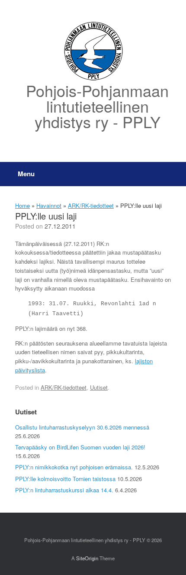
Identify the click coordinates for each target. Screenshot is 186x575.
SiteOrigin (87, 558)
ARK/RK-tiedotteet (91, 205)
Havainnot (48, 205)
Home (22, 205)
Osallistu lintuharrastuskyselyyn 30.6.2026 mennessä (82, 427)
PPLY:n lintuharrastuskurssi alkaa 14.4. (64, 490)
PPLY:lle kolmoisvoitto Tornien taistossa (65, 479)
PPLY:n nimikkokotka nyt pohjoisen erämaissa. (74, 467)
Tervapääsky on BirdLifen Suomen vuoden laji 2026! (80, 447)
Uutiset (99, 387)
